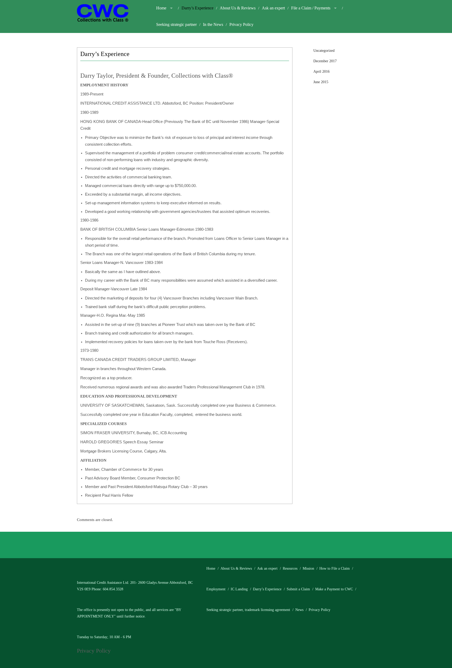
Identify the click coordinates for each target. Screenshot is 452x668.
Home (161, 8)
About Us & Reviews (238, 8)
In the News (213, 24)
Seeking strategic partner (176, 24)
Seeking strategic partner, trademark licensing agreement (248, 610)
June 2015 (320, 82)
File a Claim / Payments (310, 8)
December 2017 (325, 61)
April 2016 (321, 71)
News (299, 610)
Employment (215, 589)
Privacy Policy (241, 24)
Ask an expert (273, 8)
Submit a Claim (298, 589)
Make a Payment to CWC (334, 589)
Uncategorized (324, 51)
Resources (290, 568)
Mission (308, 568)
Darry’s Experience (197, 8)
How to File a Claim (334, 568)
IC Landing (239, 589)
